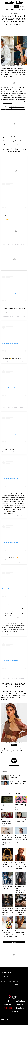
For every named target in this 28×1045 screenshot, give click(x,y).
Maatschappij (21, 9)
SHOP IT (14, 744)
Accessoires (14, 793)
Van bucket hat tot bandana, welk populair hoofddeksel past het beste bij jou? (13, 109)
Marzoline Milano (17, 407)
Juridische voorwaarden (7, 981)
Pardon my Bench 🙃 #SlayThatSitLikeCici (11, 358)
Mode (3, 9)
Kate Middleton (7, 103)
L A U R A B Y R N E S (17, 316)
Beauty (8, 9)
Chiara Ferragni (21, 101)
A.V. (2, 984)
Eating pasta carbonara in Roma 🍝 (10, 675)
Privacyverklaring (6, 988)
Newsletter (23, 6)
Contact (16, 984)
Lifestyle (13, 9)
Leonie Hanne (16, 634)
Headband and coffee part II (8, 449)
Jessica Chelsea (16, 244)
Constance (15, 451)
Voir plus (14, 942)
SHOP (16, 6)
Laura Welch (16, 562)
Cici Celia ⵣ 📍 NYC (17, 361)
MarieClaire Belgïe (14, 765)
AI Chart (16, 981)
